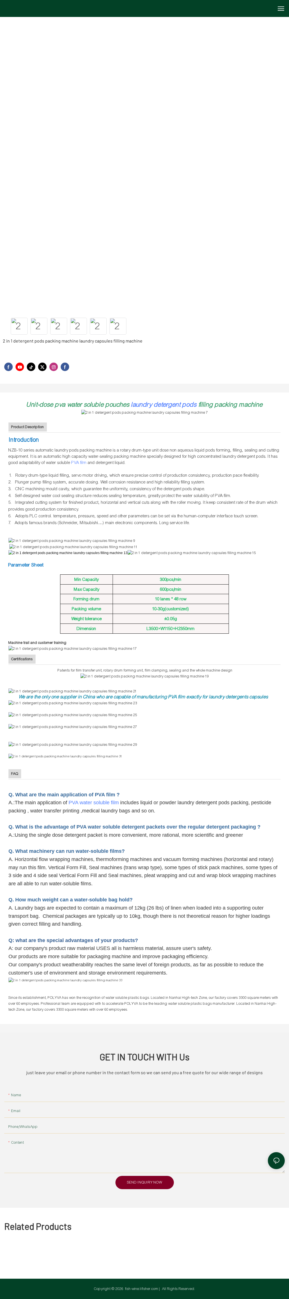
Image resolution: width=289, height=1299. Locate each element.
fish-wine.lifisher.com (141, 1289)
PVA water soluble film (94, 802)
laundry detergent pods (164, 404)
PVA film (79, 462)
